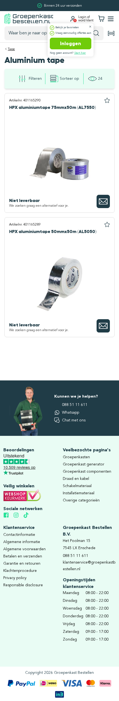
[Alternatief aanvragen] (103, 201)
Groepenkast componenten (87, 472)
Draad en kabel (76, 479)
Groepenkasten (76, 457)
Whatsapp (70, 413)
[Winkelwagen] (101, 19)
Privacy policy (15, 578)
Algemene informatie (21, 542)
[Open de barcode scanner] (111, 33)
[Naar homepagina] (28, 18)
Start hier (80, 53)
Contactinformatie (19, 535)
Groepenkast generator (83, 464)
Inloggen (70, 43)
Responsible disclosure (23, 585)
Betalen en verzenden (22, 556)
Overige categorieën (81, 500)
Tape (11, 49)
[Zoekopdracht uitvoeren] (96, 33)
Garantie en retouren (21, 564)
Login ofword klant (86, 19)
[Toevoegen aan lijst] (107, 100)
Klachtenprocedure (20, 571)
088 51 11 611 (74, 405)
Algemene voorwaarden (24, 549)
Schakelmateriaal (77, 486)
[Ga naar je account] (72, 19)
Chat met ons (74, 420)
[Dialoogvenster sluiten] (90, 26)
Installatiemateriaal (78, 493)
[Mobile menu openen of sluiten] (111, 19)
